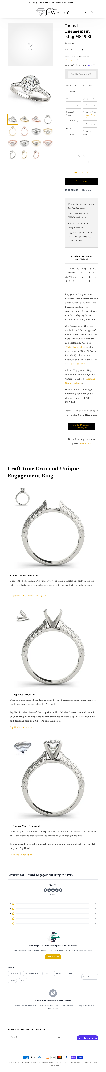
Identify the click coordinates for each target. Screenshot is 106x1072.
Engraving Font (89, 115)
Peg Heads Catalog (19, 727)
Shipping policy (55, 1065)
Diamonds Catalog (19, 855)
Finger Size (87, 85)
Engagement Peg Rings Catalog (26, 596)
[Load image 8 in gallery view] (48, 131)
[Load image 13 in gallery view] (13, 154)
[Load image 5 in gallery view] (13, 131)
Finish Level (71, 85)
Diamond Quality (70, 114)
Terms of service (90, 1062)
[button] (6, 12)
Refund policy (62, 1062)
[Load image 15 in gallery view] (36, 154)
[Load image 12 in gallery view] (48, 143)
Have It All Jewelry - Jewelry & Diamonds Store (34, 1062)
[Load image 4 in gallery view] (48, 119)
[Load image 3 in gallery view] (36, 119)
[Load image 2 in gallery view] (24, 119)
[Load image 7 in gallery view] (36, 131)
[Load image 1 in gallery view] (13, 119)
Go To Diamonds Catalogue (82, 426)
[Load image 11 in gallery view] (36, 143)
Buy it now (82, 181)
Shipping (68, 59)
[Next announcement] (100, 3)
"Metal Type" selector (76, 347)
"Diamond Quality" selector (80, 381)
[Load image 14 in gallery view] (24, 154)
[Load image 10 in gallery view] (24, 143)
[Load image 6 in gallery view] (24, 131)
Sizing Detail (88, 99)
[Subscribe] (58, 1037)
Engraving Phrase (87, 133)
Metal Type (71, 99)
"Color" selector (77, 364)
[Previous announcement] (6, 3)
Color (68, 128)
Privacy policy (75, 1062)
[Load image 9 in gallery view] (13, 143)
